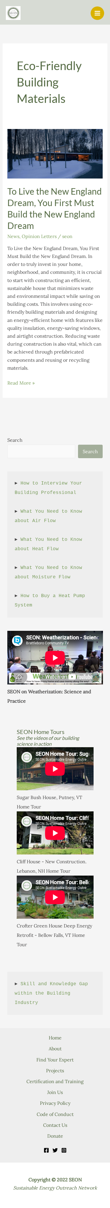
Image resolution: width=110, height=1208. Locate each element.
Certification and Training (55, 1081)
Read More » (21, 383)
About (55, 1048)
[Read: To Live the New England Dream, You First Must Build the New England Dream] (55, 153)
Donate (55, 1136)
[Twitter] (55, 1150)
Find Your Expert (55, 1060)
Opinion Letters (39, 236)
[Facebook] (46, 1150)
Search (15, 440)
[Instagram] (64, 1150)
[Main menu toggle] (97, 13)
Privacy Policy (55, 1103)
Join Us (55, 1092)
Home (55, 1038)
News (13, 236)
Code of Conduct (55, 1114)
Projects (55, 1070)
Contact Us (55, 1125)
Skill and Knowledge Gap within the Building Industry (53, 993)
